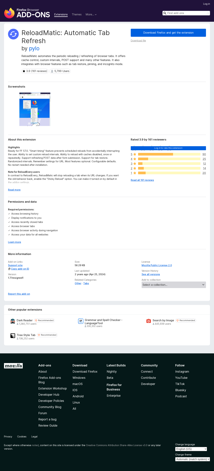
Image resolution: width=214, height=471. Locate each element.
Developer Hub (48, 394)
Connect (147, 371)
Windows (79, 377)
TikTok (180, 384)
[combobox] (186, 13)
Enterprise (114, 395)
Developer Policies (51, 400)
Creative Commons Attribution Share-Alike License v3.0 (116, 445)
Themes (77, 14)
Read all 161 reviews (142, 180)
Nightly (112, 371)
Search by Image (163, 320)
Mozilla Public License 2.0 (157, 265)
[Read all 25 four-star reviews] (169, 159)
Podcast (181, 396)
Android (78, 396)
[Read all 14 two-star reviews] (169, 168)
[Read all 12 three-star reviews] (169, 163)
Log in (206, 3)
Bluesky (180, 390)
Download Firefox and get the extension (168, 32)
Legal (34, 436)
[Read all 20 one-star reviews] (169, 173)
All (74, 408)
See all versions (151, 274)
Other (78, 283)
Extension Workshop (52, 388)
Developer (148, 384)
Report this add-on (19, 293)
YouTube (181, 377)
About (42, 371)
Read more (14, 189)
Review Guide (47, 425)
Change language (185, 444)
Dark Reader (25, 320)
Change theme (183, 454)
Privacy (8, 436)
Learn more (14, 242)
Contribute (148, 377)
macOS (78, 384)
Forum (42, 413)
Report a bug (47, 419)
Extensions (61, 14)
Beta (110, 377)
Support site (15, 265)
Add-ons (44, 365)
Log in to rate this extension (168, 148)
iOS (75, 390)
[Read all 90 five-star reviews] (169, 154)
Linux (76, 402)
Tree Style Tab (26, 335)
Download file (138, 40)
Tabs (86, 283)
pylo (34, 48)
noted (35, 445)
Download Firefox (85, 371)
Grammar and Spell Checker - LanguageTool (103, 321)
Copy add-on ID (20, 268)
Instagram (182, 371)
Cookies (21, 436)
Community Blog (49, 407)
